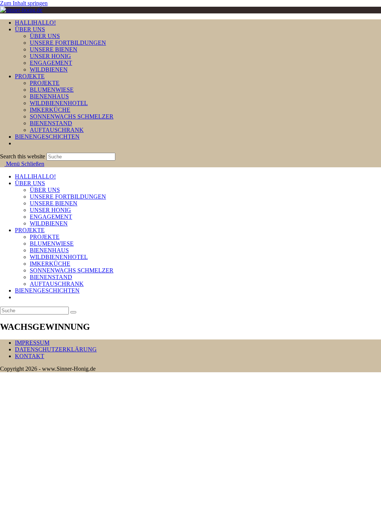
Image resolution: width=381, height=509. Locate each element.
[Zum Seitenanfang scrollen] (2, 375)
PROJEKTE (30, 230)
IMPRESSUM (32, 342)
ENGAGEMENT (51, 217)
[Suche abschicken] (73, 312)
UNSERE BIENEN (53, 203)
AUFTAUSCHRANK (57, 284)
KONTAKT (29, 356)
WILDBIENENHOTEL (59, 257)
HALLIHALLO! (35, 176)
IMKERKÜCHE (50, 263)
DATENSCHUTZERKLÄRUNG (56, 349)
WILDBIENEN (49, 223)
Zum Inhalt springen (24, 3)
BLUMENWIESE (52, 243)
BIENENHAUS (49, 250)
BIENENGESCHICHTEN (47, 290)
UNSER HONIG (50, 210)
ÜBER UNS (30, 183)
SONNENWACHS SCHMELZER (71, 270)
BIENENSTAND (51, 277)
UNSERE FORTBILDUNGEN (68, 196)
